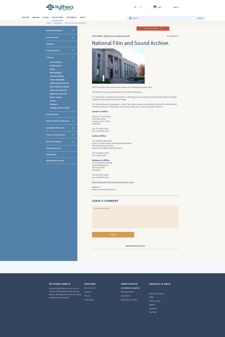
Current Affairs (57, 76)
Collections (57, 17)
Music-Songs (56, 97)
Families (35, 17)
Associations (56, 62)
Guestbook (125, 296)
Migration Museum (58, 93)
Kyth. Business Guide (59, 86)
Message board (127, 292)
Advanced (200, 18)
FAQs (151, 297)
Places (46, 17)
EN (135, 7)
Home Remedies (57, 79)
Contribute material (130, 288)
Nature (53, 101)
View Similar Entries (135, 246)
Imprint (152, 305)
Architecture (56, 65)
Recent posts (90, 288)
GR (140, 7)
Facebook (153, 308)
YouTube (152, 312)
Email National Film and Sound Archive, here (113, 182)
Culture (48, 23)
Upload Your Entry (151, 28)
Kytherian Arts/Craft (59, 83)
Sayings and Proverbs (60, 108)
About (83, 17)
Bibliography (58, 23)
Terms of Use (154, 301)
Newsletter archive (129, 300)
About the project (156, 293)
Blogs (52, 69)
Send (113, 234)
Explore (25, 17)
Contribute (71, 17)
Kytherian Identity (58, 90)
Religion (54, 104)
